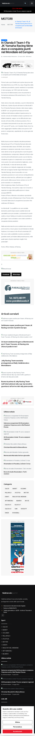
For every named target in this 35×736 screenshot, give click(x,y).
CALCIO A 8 (8, 508)
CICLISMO (23, 488)
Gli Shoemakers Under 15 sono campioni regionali (17, 682)
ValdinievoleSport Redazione (10, 56)
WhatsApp (16, 274)
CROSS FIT (24, 508)
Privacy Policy (20, 717)
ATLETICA (17, 492)
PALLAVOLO (8, 492)
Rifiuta (17, 722)
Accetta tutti (17, 731)
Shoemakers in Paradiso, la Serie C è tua (17, 464)
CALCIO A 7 (18, 504)
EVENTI (7, 496)
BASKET (15, 488)
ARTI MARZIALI (9, 500)
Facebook (6, 274)
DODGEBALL (15, 512)
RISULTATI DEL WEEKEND (19, 496)
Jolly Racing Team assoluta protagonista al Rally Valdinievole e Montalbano (15, 363)
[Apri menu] (32, 3)
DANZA (7, 512)
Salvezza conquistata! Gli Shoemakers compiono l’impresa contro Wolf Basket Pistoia (17, 425)
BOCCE (27, 500)
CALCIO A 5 (8, 504)
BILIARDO (19, 500)
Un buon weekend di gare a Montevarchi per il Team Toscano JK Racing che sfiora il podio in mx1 (17, 344)
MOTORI (10, 24)
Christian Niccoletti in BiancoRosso (15, 447)
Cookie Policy (10, 717)
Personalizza (17, 727)
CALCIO (7, 488)
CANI (16, 508)
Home (3, 24)
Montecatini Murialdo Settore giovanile (17, 455)
